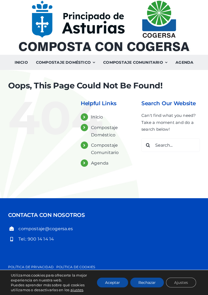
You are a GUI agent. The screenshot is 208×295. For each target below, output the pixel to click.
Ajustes (181, 282)
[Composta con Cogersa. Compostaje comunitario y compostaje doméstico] (104, 43)
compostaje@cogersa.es (45, 228)
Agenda (99, 163)
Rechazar (147, 282)
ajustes (76, 290)
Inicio (97, 117)
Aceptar (112, 282)
